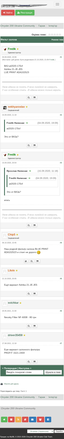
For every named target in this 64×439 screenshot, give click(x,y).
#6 (61, 311)
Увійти (8, 12)
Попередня (10, 368)
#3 (61, 163)
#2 (61, 115)
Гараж (41, 25)
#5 (61, 279)
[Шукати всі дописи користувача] (29, 97)
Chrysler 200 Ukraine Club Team (39, 437)
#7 (61, 343)
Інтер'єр (53, 25)
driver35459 (15, 335)
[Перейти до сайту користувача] (26, 261)
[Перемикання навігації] (57, 4)
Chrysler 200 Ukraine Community (17, 25)
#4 (61, 243)
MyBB (12, 437)
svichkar (13, 302)
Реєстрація (26, 12)
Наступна (24, 368)
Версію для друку (11, 384)
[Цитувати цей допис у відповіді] (35, 97)
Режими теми (57, 40)
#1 (61, 57)
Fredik (51, 60)
